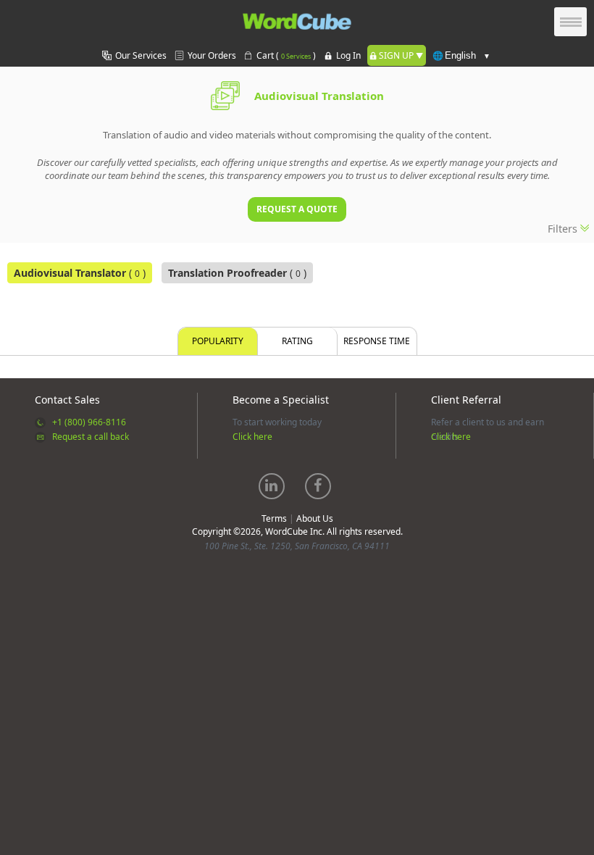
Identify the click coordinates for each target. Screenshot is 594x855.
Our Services (141, 55)
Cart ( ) (286, 55)
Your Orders (212, 55)
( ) (80, 273)
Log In (348, 55)
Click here (252, 436)
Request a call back (90, 436)
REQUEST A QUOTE (297, 209)
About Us (314, 518)
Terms (274, 518)
